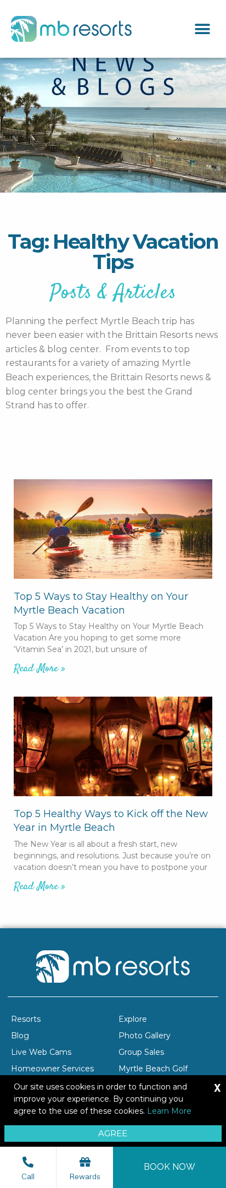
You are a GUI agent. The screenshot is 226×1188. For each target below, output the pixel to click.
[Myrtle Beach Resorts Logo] (71, 29)
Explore (132, 1019)
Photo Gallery (144, 1036)
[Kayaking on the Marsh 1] (113, 529)
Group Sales (141, 1052)
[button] (202, 29)
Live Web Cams (41, 1052)
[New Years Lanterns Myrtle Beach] (113, 746)
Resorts (26, 1019)
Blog (20, 1036)
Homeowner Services (52, 1069)
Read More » (39, 669)
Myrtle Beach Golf (153, 1069)
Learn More (169, 1111)
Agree (112, 1133)
